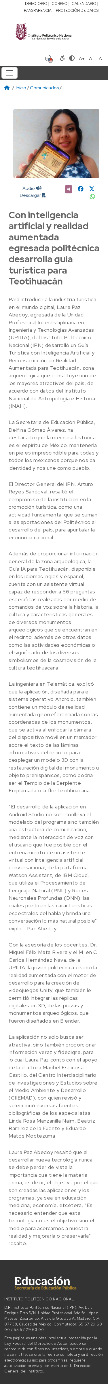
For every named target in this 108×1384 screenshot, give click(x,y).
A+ (82, 59)
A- (91, 59)
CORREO (59, 3)
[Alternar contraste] (72, 58)
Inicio (21, 88)
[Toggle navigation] (9, 73)
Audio (29, 188)
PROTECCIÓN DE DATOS (77, 10)
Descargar (31, 195)
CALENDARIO (84, 3)
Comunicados (44, 88)
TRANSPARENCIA (37, 10)
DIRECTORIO (36, 3)
